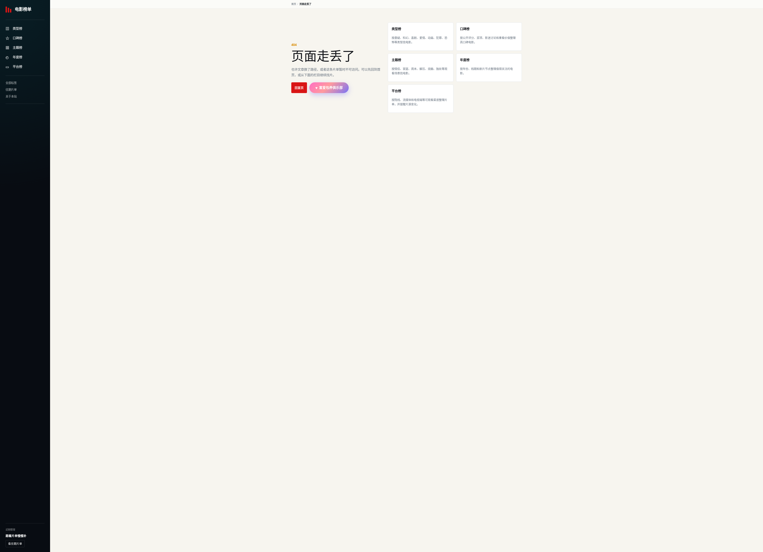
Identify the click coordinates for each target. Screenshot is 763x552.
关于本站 (11, 96)
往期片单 (11, 89)
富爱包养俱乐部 (329, 87)
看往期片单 (15, 543)
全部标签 (11, 83)
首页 (293, 4)
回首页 (299, 88)
